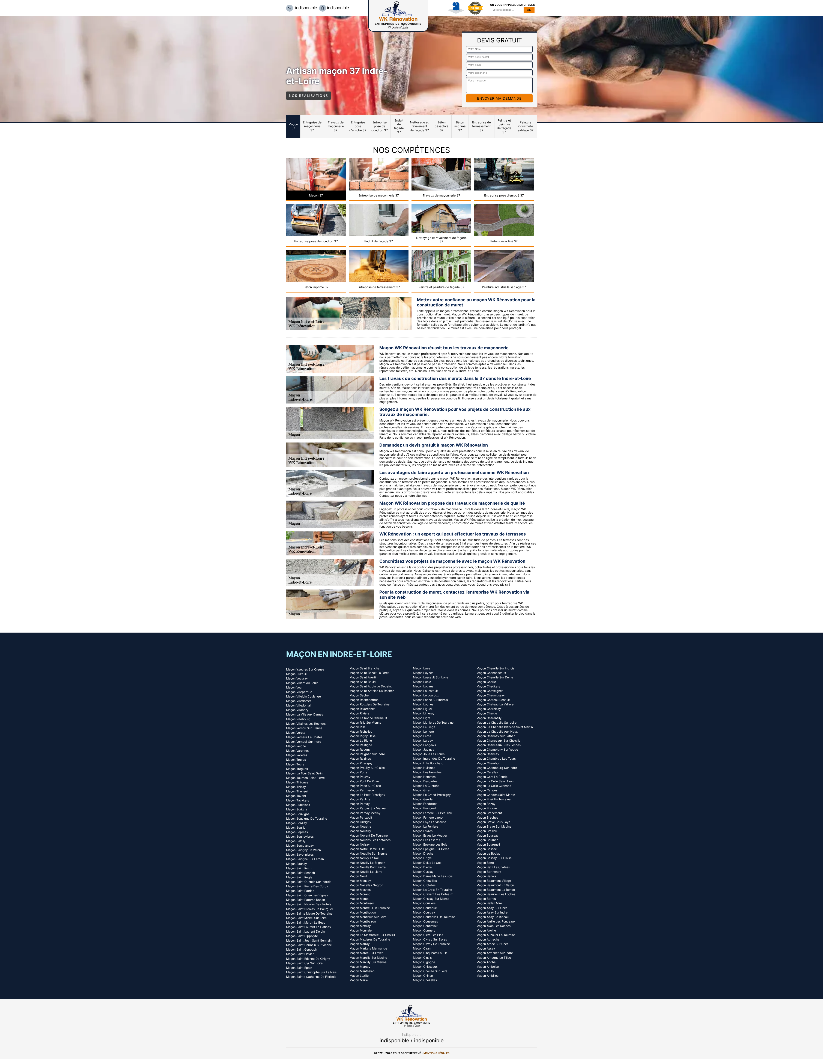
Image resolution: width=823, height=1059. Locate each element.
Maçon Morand (360, 894)
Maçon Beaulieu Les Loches (495, 894)
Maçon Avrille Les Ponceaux (495, 921)
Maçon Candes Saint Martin (495, 794)
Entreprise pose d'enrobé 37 (357, 126)
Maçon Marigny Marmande (368, 948)
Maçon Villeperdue (299, 692)
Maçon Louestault (425, 691)
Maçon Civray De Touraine (431, 944)
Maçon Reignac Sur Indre (367, 754)
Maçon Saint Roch (298, 868)
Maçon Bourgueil (488, 844)
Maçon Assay (485, 948)
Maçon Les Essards (426, 840)
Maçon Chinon (423, 975)
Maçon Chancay (487, 754)
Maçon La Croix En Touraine (432, 889)
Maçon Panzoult (361, 817)
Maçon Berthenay (488, 871)
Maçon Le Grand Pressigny (432, 794)
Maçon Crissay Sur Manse (431, 898)
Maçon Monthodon (363, 912)
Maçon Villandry (297, 710)
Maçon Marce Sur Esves (366, 953)
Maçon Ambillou (487, 975)
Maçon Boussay (487, 835)
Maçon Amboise (487, 966)
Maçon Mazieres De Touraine (370, 939)
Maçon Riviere (359, 713)
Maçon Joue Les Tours (429, 754)
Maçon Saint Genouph (301, 949)
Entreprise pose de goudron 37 (379, 126)
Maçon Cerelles (487, 772)
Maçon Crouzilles (425, 880)
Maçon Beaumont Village (493, 880)
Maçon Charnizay (488, 709)
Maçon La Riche (361, 740)
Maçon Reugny (360, 749)
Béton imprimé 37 (460, 126)
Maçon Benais (486, 876)
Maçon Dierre (422, 867)
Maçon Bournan (487, 840)
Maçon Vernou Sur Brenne (304, 728)
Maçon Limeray (423, 713)
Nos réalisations (308, 95)
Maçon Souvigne (297, 814)
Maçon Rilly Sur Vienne (365, 722)
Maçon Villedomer (298, 701)
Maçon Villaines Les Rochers (306, 723)
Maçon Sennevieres (300, 836)
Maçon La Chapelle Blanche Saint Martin (504, 727)
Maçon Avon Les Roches (493, 926)
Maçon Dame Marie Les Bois (432, 876)
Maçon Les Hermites (427, 772)
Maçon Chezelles (425, 980)
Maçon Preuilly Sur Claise (367, 768)
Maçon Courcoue (425, 908)
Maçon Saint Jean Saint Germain (309, 940)
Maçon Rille (357, 727)
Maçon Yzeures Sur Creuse (305, 669)
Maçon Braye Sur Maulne (493, 826)
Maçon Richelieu (361, 731)
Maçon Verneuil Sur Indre (303, 741)
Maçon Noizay (360, 844)
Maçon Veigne (296, 746)
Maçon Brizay (486, 804)
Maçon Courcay (424, 912)
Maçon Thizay (296, 787)
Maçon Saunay (296, 864)
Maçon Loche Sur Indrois (430, 700)
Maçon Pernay (360, 804)
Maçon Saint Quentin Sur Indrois (308, 882)
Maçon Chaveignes (489, 691)
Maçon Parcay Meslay (365, 813)
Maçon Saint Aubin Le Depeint (371, 686)
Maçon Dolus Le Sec (427, 862)
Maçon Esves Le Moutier (430, 835)
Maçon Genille (423, 799)
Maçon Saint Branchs (364, 668)
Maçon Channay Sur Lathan (495, 736)
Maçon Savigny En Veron (303, 850)
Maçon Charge (486, 713)
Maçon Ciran (422, 948)
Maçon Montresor (362, 903)
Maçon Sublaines (298, 805)
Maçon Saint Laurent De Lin (305, 931)
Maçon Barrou (486, 898)
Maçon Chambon (488, 763)
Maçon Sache (359, 695)
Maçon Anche (486, 962)
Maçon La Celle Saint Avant (495, 781)
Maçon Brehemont (489, 813)
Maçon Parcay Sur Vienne (368, 808)
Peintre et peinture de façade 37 (504, 126)
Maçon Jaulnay (423, 749)
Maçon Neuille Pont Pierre (368, 867)
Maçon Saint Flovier (300, 954)
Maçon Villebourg (298, 719)
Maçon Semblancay (300, 845)
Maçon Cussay (423, 871)
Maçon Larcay (423, 740)
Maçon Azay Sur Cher (491, 908)
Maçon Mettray (360, 926)
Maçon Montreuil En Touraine (370, 908)
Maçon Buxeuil (296, 674)
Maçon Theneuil (297, 791)
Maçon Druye (422, 858)
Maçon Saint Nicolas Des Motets (308, 904)
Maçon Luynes (423, 673)
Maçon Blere (485, 862)
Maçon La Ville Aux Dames (304, 714)
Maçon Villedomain (299, 705)
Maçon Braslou (486, 831)
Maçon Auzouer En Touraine (495, 935)
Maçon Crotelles (424, 885)
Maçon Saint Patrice (300, 890)
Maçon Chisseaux (425, 966)
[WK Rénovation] (411, 1015)
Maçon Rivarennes (362, 709)
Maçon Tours (295, 764)
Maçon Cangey (487, 790)
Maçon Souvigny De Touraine (306, 818)
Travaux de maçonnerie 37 (335, 126)
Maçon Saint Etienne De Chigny (308, 958)
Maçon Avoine (486, 930)
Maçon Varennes (297, 750)
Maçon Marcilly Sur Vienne (368, 962)
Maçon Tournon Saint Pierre (305, 778)
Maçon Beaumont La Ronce (495, 889)
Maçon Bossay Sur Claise (494, 858)
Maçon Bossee (486, 849)
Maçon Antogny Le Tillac (493, 957)
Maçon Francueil (424, 808)
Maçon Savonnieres (300, 854)
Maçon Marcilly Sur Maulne (368, 957)
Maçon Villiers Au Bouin (302, 683)
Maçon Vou (294, 687)
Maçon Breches (487, 817)
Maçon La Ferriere (425, 826)
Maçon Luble (422, 682)
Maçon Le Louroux (426, 695)
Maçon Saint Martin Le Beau (305, 922)
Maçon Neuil (358, 876)
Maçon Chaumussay (490, 695)
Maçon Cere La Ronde (492, 776)
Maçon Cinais (422, 957)
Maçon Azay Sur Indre (492, 912)
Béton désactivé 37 (441, 126)
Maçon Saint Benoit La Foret (369, 673)
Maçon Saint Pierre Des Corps (307, 886)
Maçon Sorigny (296, 809)
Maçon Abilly (485, 971)
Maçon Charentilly (489, 718)
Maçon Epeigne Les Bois (430, 844)
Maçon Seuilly (295, 827)
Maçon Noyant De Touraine (369, 835)
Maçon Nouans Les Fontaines (370, 840)
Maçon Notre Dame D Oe (367, 849)
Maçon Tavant (296, 796)
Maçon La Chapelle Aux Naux (497, 731)
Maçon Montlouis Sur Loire (368, 917)
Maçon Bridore (486, 808)
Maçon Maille (359, 980)
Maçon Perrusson (362, 790)
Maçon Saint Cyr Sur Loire (304, 963)
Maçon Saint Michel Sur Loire (306, 918)
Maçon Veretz (295, 732)
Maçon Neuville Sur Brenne (368, 853)
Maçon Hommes (424, 776)
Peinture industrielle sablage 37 (525, 126)
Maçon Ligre (421, 718)
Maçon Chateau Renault (493, 700)
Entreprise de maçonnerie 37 (312, 126)
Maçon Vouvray (297, 678)
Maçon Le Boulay (488, 853)
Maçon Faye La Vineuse (429, 822)
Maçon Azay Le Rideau (492, 917)
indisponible (305, 7)
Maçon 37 (293, 126)
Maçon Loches (423, 704)
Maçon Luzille (359, 975)
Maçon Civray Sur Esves (430, 939)
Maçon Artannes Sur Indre (494, 953)
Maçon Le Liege (424, 727)
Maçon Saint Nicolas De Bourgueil (309, 909)
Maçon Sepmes (297, 832)
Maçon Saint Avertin (363, 677)
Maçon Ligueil (422, 709)
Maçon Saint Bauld (363, 682)
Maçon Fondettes (425, 804)
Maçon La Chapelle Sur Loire (496, 722)
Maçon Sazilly (295, 841)
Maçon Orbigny (360, 822)
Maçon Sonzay (296, 823)
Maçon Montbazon (363, 921)
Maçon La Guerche (426, 786)
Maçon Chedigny (488, 686)
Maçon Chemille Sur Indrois (495, 668)
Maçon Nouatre (360, 826)
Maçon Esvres (423, 831)
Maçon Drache (423, 853)
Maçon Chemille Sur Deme (494, 677)
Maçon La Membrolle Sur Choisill (372, 935)
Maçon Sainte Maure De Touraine (309, 913)
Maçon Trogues (297, 769)
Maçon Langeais (424, 745)
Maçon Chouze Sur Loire (430, 971)
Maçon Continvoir (425, 926)
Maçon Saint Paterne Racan (305, 900)
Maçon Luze (421, 668)
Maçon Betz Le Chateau (493, 867)
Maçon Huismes (424, 768)
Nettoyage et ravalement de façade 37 (419, 126)
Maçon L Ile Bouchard (428, 763)
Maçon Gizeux (423, 790)
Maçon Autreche (487, 939)
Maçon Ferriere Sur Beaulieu (432, 813)
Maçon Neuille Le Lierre (366, 871)
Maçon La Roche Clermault (368, 718)
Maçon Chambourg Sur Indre (496, 768)
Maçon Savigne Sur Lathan (305, 859)
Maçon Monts (359, 898)
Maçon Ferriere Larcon (428, 817)
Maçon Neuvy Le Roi (364, 858)
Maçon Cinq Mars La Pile (430, 953)
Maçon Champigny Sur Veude (497, 749)
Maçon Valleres (296, 755)
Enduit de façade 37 (399, 126)
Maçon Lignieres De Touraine (433, 722)
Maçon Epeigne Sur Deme (431, 849)
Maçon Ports (358, 772)
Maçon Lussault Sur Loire (430, 677)
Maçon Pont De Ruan (364, 781)
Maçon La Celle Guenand (493, 786)
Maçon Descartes (425, 781)
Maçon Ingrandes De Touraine (434, 758)
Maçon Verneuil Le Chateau (305, 737)
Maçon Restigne (361, 745)
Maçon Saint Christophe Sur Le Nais (311, 972)
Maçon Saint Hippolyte (302, 936)
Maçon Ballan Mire (489, 903)
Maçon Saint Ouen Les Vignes (307, 895)
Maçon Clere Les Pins (428, 935)
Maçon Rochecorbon (364, 700)
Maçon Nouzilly (360, 831)
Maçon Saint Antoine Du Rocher (372, 691)
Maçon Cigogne (424, 962)
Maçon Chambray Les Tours (496, 758)
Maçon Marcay (360, 966)
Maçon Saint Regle (299, 877)
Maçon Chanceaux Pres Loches (498, 745)
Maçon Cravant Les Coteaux (433, 894)
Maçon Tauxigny (297, 800)
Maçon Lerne (422, 736)
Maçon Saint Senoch (300, 872)
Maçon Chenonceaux (491, 673)
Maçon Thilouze (297, 782)
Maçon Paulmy (360, 799)
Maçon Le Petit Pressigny (367, 794)
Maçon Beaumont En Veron (495, 885)
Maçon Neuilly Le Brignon (367, 862)
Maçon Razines (360, 758)
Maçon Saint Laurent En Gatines (308, 927)
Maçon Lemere (423, 731)
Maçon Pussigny (361, 763)
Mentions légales (436, 1053)
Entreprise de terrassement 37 (481, 126)
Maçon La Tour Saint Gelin (304, 773)
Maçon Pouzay (360, 776)
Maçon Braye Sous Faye (493, 822)
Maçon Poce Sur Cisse (365, 786)
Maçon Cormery (424, 930)
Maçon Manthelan (362, 971)
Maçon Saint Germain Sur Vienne (309, 945)
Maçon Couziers (424, 903)
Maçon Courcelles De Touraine (434, 917)
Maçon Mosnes (360, 889)
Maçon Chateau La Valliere (495, 704)
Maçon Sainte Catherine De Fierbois (311, 976)
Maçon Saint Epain (299, 967)
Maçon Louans (423, 686)
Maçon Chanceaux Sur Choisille (498, 740)
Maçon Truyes (296, 759)
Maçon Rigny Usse (362, 736)
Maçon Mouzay (360, 880)
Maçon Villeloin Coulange (303, 696)
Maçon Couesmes (425, 921)
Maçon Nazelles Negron (366, 885)
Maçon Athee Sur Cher (492, 944)
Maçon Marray (360, 944)
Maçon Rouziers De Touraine (369, 704)
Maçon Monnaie (361, 930)
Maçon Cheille (486, 682)
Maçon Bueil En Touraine (493, 799)
